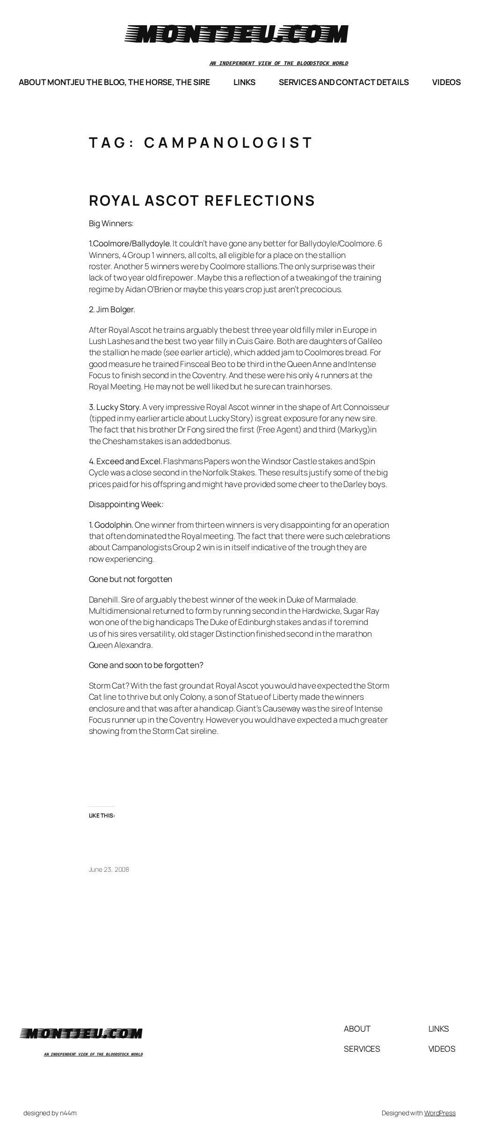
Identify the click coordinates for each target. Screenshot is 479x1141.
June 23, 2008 (109, 869)
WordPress (440, 1112)
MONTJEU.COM (239, 32)
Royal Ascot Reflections (202, 200)
